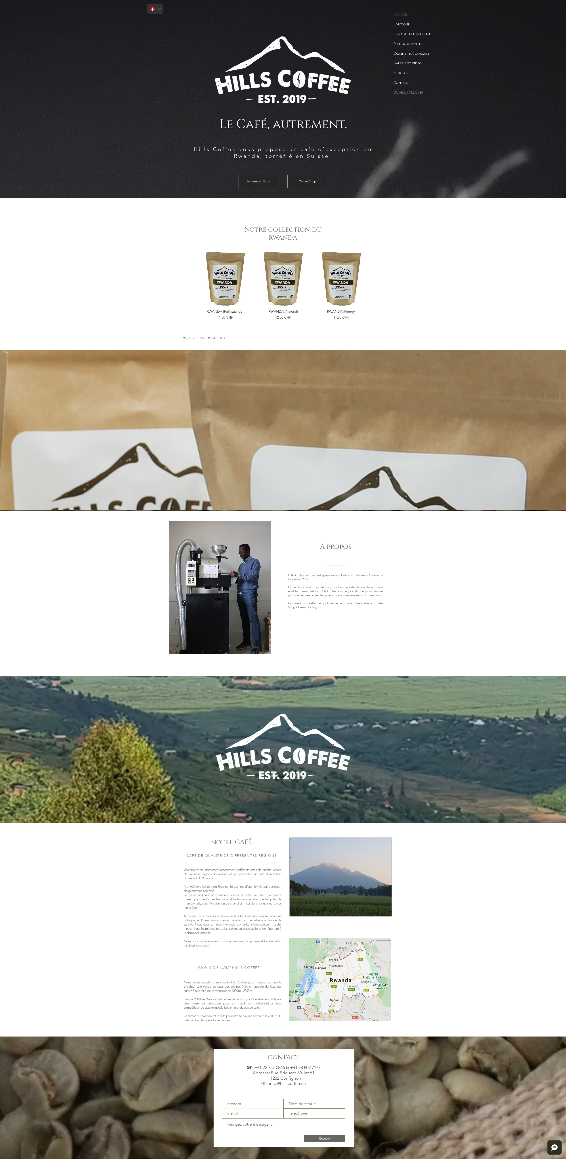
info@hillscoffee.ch (287, 1083)
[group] (283, 286)
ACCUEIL (401, 15)
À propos (401, 73)
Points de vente (407, 44)
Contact (401, 83)
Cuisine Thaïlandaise (412, 54)
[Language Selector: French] (155, 9)
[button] (341, 877)
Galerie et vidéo (408, 63)
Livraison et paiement (412, 34)
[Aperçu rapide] (225, 279)
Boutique (402, 24)
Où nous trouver (408, 92)
